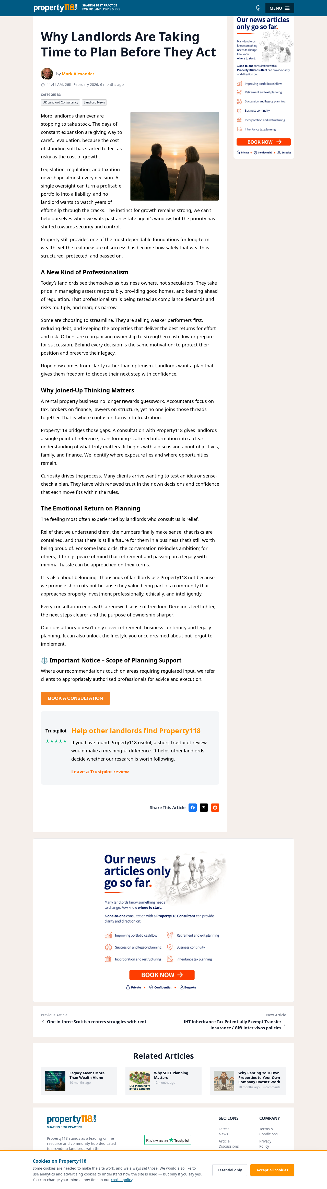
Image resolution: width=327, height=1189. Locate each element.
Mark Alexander (78, 74)
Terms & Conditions (268, 1131)
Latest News (224, 1131)
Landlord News (94, 102)
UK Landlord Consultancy (60, 102)
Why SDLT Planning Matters (171, 1075)
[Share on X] (204, 807)
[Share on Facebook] (193, 807)
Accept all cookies (272, 1170)
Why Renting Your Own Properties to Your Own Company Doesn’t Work (259, 1077)
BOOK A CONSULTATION (75, 698)
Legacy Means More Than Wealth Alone (86, 1075)
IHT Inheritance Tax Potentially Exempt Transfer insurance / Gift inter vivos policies (232, 1025)
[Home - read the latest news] (143, 8)
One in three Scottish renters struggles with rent (96, 1021)
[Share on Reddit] (215, 807)
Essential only (230, 1170)
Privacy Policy (265, 1144)
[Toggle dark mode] (258, 8)
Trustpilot (55, 730)
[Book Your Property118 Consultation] (263, 86)
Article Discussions (229, 1144)
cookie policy (121, 1179)
